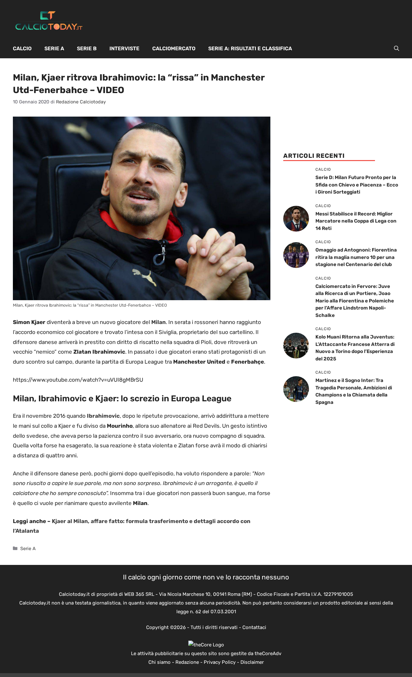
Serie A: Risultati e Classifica (250, 48)
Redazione (187, 662)
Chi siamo (159, 662)
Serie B (87, 48)
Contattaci (254, 627)
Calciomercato (173, 48)
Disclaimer (252, 662)
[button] (397, 48)
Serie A (54, 48)
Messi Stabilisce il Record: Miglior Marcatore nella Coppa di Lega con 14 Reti (356, 221)
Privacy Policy (220, 662)
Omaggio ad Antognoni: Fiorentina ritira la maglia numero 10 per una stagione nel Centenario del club (356, 257)
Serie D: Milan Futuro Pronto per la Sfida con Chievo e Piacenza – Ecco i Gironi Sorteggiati (356, 185)
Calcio (22, 48)
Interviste (124, 48)
